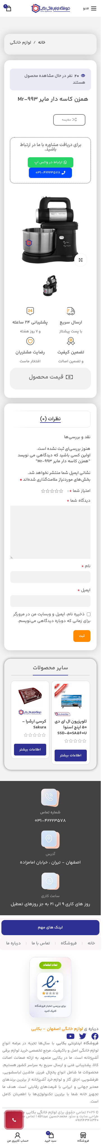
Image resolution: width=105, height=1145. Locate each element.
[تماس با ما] (14, 1119)
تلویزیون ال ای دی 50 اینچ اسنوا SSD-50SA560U (71, 727)
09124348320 (87, 1120)
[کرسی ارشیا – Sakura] (30, 700)
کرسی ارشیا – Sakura (34, 724)
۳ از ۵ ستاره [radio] (52, 491)
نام (85, 566)
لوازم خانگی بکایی (41, 1112)
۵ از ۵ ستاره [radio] (43, 491)
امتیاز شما (79, 491)
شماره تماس (50, 813)
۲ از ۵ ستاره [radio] (56, 491)
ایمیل (83, 590)
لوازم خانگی (20, 42)
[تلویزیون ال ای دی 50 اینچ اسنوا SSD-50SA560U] (71, 700)
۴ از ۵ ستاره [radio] (47, 491)
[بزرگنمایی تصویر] (80, 260)
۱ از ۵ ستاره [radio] (61, 491)
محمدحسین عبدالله (52, 1116)
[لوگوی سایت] (50, 8)
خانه (41, 42)
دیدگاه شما (78, 501)
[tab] (50, 419)
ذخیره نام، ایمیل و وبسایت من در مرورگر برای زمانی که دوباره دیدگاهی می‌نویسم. (51, 617)
